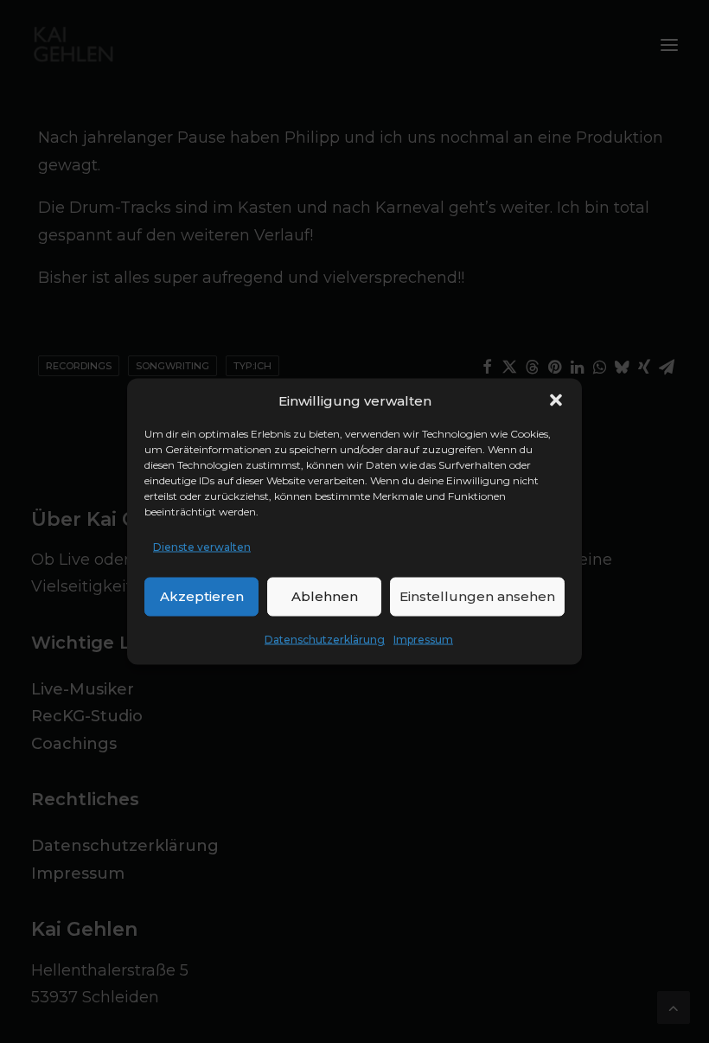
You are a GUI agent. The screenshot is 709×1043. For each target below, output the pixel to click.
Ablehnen (324, 596)
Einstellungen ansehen (477, 596)
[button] (556, 400)
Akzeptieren (202, 596)
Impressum (423, 638)
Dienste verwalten (202, 547)
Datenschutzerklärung (325, 638)
